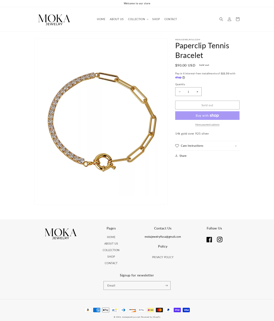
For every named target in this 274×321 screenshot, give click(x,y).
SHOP (111, 256)
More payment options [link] (207, 124)
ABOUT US (111, 243)
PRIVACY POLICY (163, 257)
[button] (138, 19)
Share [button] (183, 155)
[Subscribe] (166, 285)
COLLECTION (111, 250)
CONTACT (111, 263)
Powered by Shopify (150, 317)
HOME (111, 237)
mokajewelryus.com (131, 317)
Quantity (180, 84)
